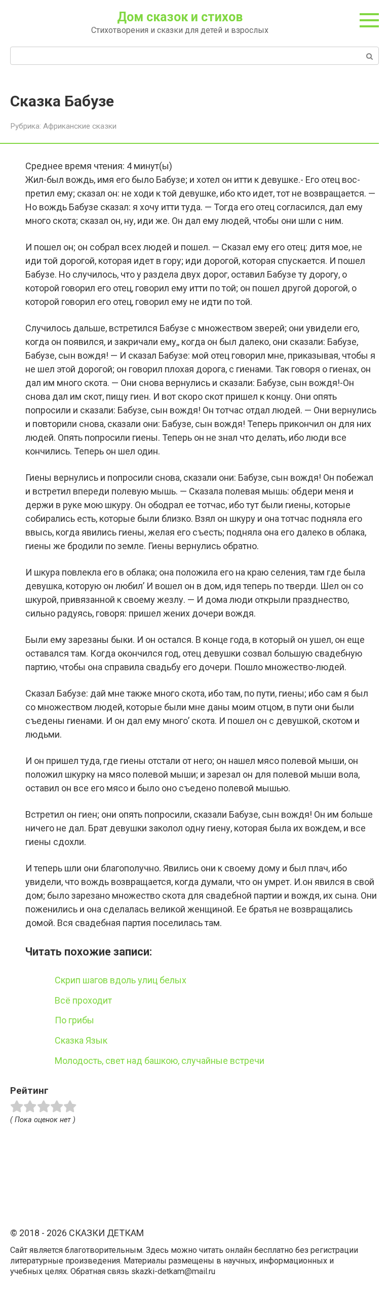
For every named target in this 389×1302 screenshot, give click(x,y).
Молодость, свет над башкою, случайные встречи (159, 1060)
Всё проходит (83, 1000)
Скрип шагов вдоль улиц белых (120, 980)
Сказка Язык (81, 1040)
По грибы (74, 1020)
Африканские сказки (79, 126)
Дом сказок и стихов (180, 17)
